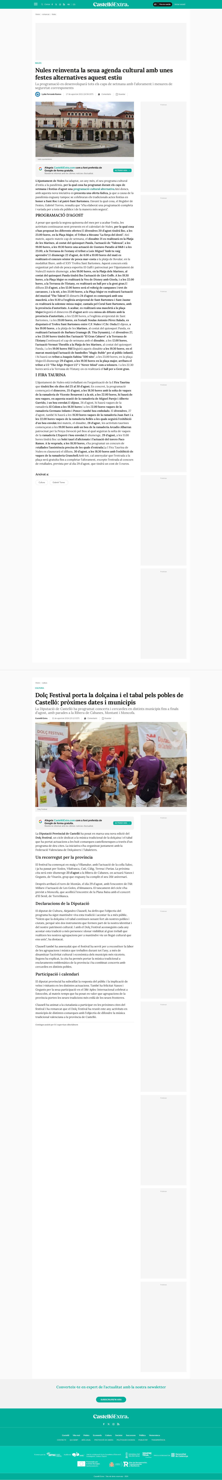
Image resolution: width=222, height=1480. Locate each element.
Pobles (86, 1435)
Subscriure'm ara (111, 1399)
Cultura (42, 482)
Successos (131, 1435)
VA (68, 4)
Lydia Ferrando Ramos (51, 94)
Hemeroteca (154, 1435)
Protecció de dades (103, 1440)
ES (74, 4)
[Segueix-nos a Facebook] (52, 4)
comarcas (46, 14)
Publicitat (143, 1440)
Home (37, 14)
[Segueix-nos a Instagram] (60, 4)
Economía (97, 1435)
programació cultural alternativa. (94, 189)
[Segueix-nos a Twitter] (56, 4)
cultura (39, 688)
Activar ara (121, 170)
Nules (38, 63)
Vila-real (76, 1435)
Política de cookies (126, 1440)
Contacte (61, 1440)
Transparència (158, 1440)
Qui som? (74, 1440)
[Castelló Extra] (111, 1419)
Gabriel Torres (59, 482)
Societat (118, 1435)
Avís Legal (86, 1440)
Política (142, 1435)
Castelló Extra (41, 718)
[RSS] (64, 4)
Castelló (65, 1435)
